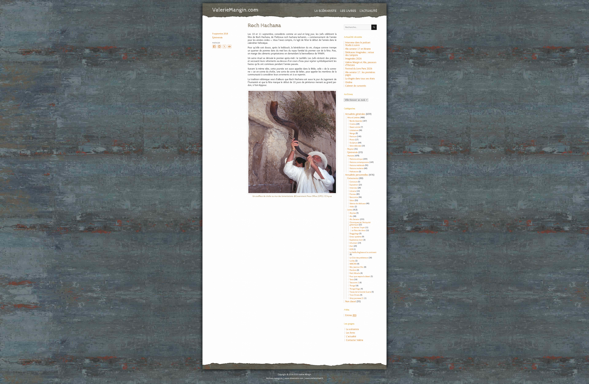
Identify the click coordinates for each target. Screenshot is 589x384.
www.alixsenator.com (294, 378)
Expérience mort (356, 240)
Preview (353, 194)
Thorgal (353, 285)
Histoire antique (356, 159)
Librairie (353, 191)
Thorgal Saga (355, 288)
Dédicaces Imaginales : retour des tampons (359, 53)
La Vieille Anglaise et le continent (363, 252)
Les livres (348, 11)
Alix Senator (354, 219)
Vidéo (352, 206)
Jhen (351, 246)
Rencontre (354, 197)
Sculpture (354, 142)
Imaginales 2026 (353, 58)
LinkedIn (219, 46)
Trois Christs (355, 295)
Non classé (350, 301)
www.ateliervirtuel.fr (314, 378)
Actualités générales (355, 113)
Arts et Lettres (353, 117)
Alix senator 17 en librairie (358, 48)
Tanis (352, 279)
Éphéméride (217, 37)
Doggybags (354, 233)
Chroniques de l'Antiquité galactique (360, 223)
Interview (353, 187)
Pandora (353, 270)
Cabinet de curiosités (355, 85)
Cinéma (353, 124)
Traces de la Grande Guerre (360, 292)
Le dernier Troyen (358, 227)
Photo (352, 139)
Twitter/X (224, 46)
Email (229, 46)
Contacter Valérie (354, 340)
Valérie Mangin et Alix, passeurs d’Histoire (360, 63)
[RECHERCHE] (374, 27)
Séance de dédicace (358, 203)
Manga (352, 133)
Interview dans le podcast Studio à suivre (357, 44)
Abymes (353, 213)
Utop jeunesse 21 (357, 298)
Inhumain (353, 243)
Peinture (353, 136)
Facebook (214, 46)
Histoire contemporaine (359, 162)
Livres (349, 209)
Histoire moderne (357, 168)
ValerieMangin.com (235, 10)
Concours (353, 181)
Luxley (352, 260)
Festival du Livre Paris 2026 (358, 68)
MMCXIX (353, 263)
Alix (351, 216)
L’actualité (368, 11)
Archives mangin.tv (274, 378)
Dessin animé (355, 127)
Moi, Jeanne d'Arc (357, 267)
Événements (352, 178)
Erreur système (355, 236)
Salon (352, 200)
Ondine (348, 82)
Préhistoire (354, 171)
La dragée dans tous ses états (360, 78)
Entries (350, 315)
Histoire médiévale (357, 165)
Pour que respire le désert (360, 276)
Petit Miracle (355, 273)
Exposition (354, 184)
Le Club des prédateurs (359, 257)
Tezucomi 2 (354, 282)
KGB (351, 249)
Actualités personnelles (356, 174)
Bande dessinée (356, 121)
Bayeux (350, 148)
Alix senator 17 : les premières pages (360, 73)
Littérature (354, 130)
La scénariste (325, 11)
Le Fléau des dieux (358, 230)
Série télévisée (355, 145)
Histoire (350, 155)
